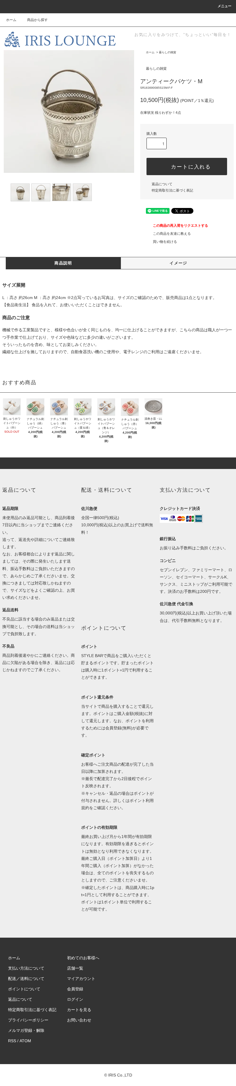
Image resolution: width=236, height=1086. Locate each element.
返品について (162, 184)
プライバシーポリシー (28, 1020)
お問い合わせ (79, 1020)
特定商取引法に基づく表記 (172, 190)
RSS (12, 1040)
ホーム (11, 20)
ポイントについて (24, 989)
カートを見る (79, 1009)
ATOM (25, 1040)
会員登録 (75, 989)
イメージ (178, 263)
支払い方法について (26, 968)
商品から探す (37, 20)
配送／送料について (26, 978)
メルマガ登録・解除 (26, 1030)
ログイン (75, 999)
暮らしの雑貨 (167, 52)
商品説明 (63, 263)
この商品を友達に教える (172, 234)
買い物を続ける (165, 242)
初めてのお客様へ (83, 958)
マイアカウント (81, 978)
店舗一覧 (75, 968)
